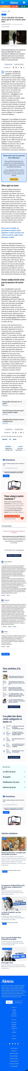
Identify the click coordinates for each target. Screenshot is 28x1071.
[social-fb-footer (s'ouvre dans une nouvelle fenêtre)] (12, 1044)
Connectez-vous (20, 550)
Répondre (3, 595)
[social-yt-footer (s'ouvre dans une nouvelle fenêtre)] (10, 1044)
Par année (14, 1038)
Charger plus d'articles (14, 706)
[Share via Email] (21, 67)
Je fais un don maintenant (11, 516)
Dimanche (4, 439)
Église (4, 838)
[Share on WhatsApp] (23, 67)
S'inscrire (6, 475)
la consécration (11, 317)
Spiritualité (3, 11)
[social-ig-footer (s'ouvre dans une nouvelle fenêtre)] (18, 1044)
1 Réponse (5, 626)
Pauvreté (5, 871)
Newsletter (14, 1022)
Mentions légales (14, 1056)
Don (14, 1030)
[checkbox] (3, 471)
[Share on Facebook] (13, 67)
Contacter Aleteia (14, 1061)
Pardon (4, 923)
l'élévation (20, 315)
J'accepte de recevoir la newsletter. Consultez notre (14, 472)
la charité (8, 375)
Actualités (14, 1010)
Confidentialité (14, 1066)
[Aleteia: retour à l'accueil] (14, 2)
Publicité (14, 1032)
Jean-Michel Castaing (17, 24)
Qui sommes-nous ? (14, 1053)
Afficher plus (5, 654)
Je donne (13, 6)
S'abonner (9, 1002)
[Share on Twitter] (18, 67)
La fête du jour (9, 772)
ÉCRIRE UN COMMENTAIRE (14, 555)
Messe (14, 439)
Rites (9, 11)
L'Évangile (14, 94)
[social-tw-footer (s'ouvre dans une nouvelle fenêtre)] (15, 1044)
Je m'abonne (5, 6)
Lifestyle (14, 1012)
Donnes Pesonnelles (14, 1063)
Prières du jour (9, 787)
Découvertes (14, 1016)
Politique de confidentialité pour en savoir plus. (13, 472)
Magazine (14, 1026)
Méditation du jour (11, 782)
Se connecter (18, 1002)
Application (14, 1024)
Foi (10, 439)
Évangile (7, 777)
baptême (8, 254)
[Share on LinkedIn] (16, 67)
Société (4, 898)
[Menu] (4, 2)
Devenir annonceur (14, 1058)
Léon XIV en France (7, 949)
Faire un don (14, 179)
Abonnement (14, 1028)
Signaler (8, 595)
